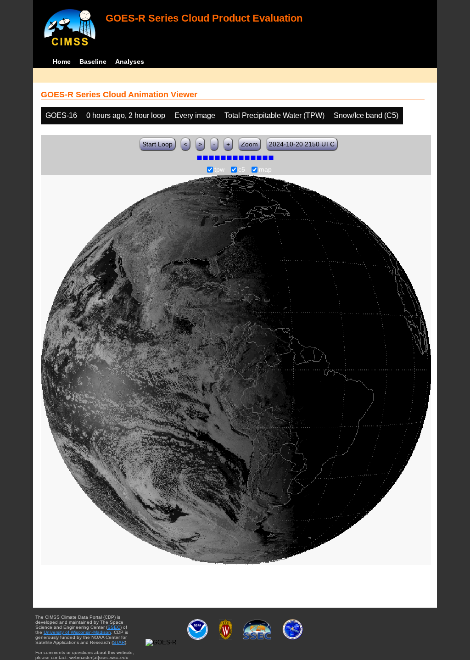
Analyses (129, 61)
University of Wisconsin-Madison (77, 632)
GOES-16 (61, 115)
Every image (194, 115)
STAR (119, 642)
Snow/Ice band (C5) (366, 115)
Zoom (249, 144)
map (265, 169)
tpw (219, 169)
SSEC (113, 627)
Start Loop (157, 144)
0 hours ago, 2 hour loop (125, 115)
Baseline (92, 61)
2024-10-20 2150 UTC (302, 144)
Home (62, 61)
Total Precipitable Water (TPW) (274, 115)
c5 (241, 169)
